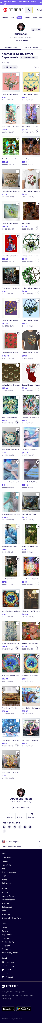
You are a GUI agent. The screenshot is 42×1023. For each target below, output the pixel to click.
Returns (5, 931)
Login (4, 876)
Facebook (10, 966)
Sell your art (7, 907)
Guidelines (6, 938)
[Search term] (29, 10)
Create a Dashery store (11, 918)
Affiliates (5, 903)
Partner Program (8, 900)
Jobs (4, 911)
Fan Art (5, 861)
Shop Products (10, 47)
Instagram (10, 962)
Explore (5, 18)
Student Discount (9, 872)
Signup (4, 879)
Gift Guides (6, 858)
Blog (3, 868)
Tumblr (8, 973)
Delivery (5, 927)
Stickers (27, 18)
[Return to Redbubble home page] (13, 10)
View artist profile (21, 40)
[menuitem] (5, 18)
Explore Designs (31, 47)
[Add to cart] (37, 131)
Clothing (15, 18)
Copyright (6, 945)
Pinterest (9, 977)
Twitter (8, 969)
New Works (6, 865)
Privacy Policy (20, 992)
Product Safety (8, 942)
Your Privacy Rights (10, 953)
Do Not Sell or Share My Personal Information (17, 995)
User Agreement (7, 992)
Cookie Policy (6, 998)
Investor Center (8, 896)
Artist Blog (6, 914)
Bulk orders (6, 883)
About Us (5, 892)
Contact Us (6, 949)
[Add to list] (17, 74)
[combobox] (28, 10)
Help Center (7, 935)
